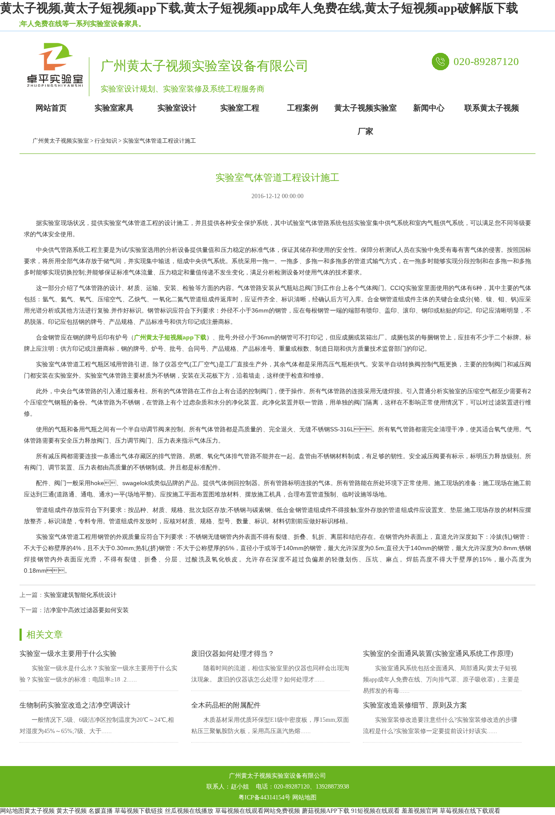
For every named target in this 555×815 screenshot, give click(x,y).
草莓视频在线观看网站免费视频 (257, 811)
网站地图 (304, 797)
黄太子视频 (39, 811)
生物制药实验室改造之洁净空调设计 (75, 705)
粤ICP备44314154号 (264, 797)
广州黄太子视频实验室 (61, 140)
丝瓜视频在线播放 (189, 811)
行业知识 (106, 140)
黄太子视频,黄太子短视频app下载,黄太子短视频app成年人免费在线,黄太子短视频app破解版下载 (259, 8)
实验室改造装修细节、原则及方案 (415, 705)
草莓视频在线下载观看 (470, 811)
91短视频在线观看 (375, 811)
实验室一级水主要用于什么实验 (68, 653)
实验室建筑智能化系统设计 (80, 595)
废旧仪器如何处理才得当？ (232, 653)
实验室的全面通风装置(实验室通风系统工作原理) (438, 653)
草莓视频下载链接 (138, 811)
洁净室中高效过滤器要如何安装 (86, 610)
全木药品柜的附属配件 (226, 705)
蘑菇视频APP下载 (325, 811)
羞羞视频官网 (420, 811)
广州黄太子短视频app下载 (170, 337)
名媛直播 (100, 811)
